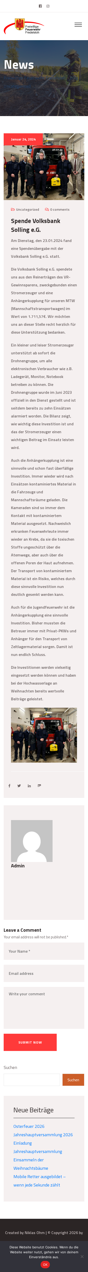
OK (45, 1265)
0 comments (59, 209)
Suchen (10, 1067)
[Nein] (81, 1256)
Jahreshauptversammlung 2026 (43, 1134)
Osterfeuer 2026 (28, 1126)
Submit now (30, 1042)
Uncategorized (27, 209)
